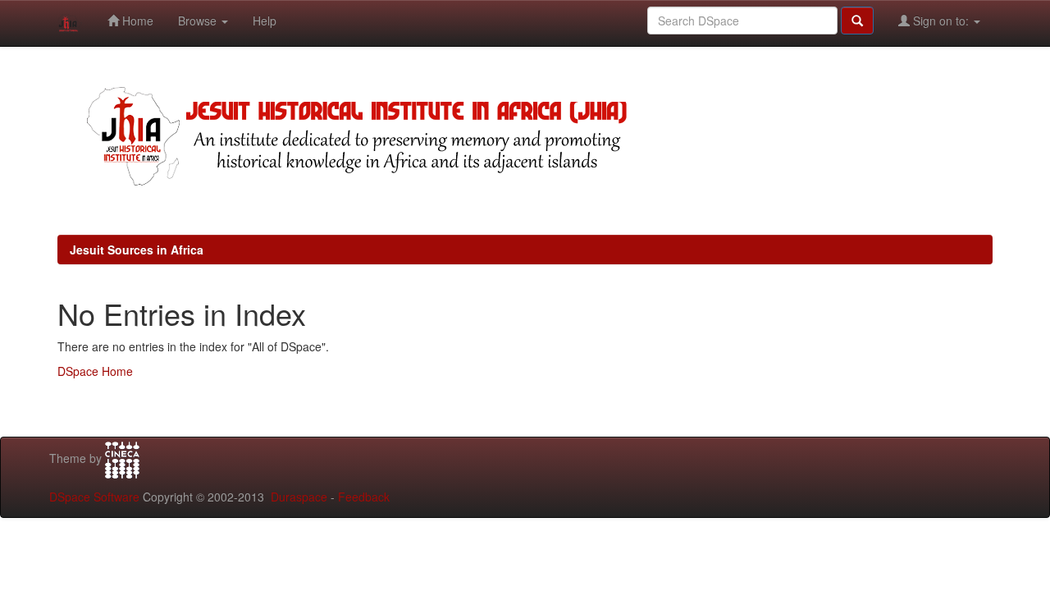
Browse (199, 20)
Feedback (364, 496)
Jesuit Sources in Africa (136, 249)
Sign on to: (941, 20)
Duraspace (299, 496)
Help (264, 20)
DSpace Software (94, 496)
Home (136, 20)
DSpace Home (95, 371)
